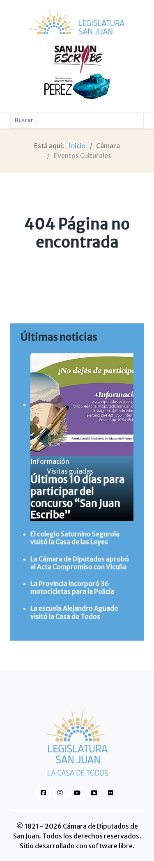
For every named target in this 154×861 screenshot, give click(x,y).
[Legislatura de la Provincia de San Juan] (77, 22)
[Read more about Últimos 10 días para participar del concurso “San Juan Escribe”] (81, 404)
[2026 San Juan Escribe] (77, 59)
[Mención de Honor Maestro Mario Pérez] (77, 86)
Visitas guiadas (70, 471)
